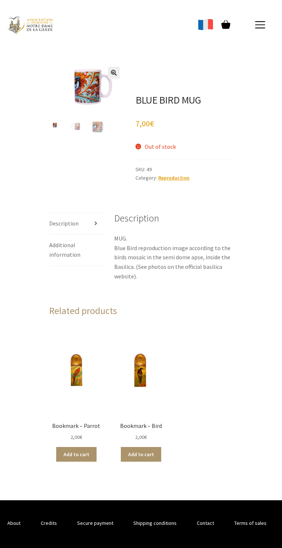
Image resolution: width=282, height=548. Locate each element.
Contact (205, 523)
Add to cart (76, 454)
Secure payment (95, 523)
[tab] (76, 224)
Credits (49, 523)
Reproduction (173, 177)
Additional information (64, 249)
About (14, 523)
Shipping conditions (155, 523)
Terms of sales (250, 523)
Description (64, 223)
